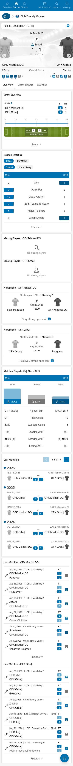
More (37, 144)
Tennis (24, 7)
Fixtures (38, 657)
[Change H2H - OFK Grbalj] (69, 56)
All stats (38, 227)
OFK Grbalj (11, 112)
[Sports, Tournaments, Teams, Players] (6, 16)
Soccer (17, 7)
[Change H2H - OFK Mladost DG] (4, 56)
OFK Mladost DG (14, 108)
